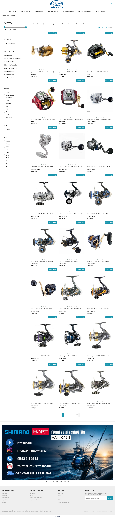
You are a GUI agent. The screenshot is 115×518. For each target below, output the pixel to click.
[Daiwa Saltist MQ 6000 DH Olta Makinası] (100, 193)
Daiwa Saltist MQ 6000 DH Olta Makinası (99, 214)
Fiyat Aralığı (9, 23)
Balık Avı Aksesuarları (85, 11)
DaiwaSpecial (10, 95)
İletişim (59, 495)
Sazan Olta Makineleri (10, 81)
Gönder (110, 498)
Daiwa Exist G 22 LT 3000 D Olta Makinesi (43, 214)
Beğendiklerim (5, 495)
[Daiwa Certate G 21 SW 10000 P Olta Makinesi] (72, 193)
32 (77, 415)
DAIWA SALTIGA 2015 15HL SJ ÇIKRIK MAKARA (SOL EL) (43, 166)
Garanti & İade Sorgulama (36, 497)
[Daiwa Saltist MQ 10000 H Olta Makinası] (44, 241)
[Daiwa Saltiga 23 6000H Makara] (72, 241)
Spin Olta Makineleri (9, 71)
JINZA (8, 106)
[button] (39, 70)
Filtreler (7, 39)
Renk (6, 125)
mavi (7, 147)
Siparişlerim (4, 493)
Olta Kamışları (39, 11)
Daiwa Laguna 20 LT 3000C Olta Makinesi (71, 403)
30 (6, 163)
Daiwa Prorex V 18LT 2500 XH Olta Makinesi (43, 356)
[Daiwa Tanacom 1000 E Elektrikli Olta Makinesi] (100, 51)
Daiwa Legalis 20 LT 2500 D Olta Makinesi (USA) (71, 356)
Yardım (31, 495)
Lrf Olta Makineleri (9, 74)
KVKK (59, 497)
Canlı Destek (32, 493)
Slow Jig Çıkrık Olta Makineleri (12, 58)
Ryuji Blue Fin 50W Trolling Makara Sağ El (43, 71)
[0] (110, 4)
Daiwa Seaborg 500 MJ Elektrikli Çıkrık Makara (43, 119)
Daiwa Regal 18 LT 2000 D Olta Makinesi (71, 308)
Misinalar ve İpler (53, 11)
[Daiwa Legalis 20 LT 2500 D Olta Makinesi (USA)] (72, 335)
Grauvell (8, 103)
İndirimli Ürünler (10, 43)
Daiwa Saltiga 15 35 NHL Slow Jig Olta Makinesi (99, 119)
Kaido (7, 109)
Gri (7, 149)
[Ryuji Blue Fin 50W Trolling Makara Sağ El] (44, 51)
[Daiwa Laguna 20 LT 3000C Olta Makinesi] (72, 383)
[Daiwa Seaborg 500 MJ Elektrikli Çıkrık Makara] (44, 98)
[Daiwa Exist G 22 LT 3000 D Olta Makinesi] (44, 193)
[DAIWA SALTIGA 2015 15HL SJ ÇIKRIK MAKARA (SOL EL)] (44, 146)
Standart (8, 129)
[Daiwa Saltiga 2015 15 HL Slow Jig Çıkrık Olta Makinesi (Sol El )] (72, 146)
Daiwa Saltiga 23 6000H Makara (68, 261)
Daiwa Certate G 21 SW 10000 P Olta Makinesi (71, 214)
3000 (7, 155)
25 (6, 160)
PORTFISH (9, 117)
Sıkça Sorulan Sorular (35, 500)
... (73, 415)
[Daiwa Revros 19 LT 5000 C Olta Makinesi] (100, 288)
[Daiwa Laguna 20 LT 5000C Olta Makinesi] (100, 335)
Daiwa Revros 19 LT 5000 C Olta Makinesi (99, 308)
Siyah (7, 152)
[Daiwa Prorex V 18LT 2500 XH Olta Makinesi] (44, 335)
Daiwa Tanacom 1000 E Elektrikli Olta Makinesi (99, 71)
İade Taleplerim (5, 497)
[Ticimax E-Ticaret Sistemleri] (57, 517)
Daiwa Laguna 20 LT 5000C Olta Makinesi (99, 356)
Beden (6, 137)
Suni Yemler (13, 11)
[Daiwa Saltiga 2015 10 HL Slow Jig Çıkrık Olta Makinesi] (100, 146)
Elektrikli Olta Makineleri (10, 65)
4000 (7, 158)
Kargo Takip (4, 500)
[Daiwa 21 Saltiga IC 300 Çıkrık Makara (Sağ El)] (44, 288)
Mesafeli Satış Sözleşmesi (63, 502)
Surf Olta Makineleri (9, 78)
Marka (6, 88)
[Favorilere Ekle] (43, 54)
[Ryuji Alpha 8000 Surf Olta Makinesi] (72, 51)
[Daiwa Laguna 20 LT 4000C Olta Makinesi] (44, 383)
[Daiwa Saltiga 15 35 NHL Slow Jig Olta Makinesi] (100, 98)
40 (6, 166)
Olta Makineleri (25, 11)
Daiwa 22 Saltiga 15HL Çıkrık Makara (98, 261)
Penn (7, 114)
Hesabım (4, 502)
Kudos (8, 112)
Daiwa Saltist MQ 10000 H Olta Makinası (43, 261)
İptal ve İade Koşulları (62, 500)
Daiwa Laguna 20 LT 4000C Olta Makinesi (43, 403)
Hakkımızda (60, 493)
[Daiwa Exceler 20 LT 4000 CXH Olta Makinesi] (100, 383)
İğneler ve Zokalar (68, 11)
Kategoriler (9, 51)
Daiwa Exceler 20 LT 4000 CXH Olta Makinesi (99, 403)
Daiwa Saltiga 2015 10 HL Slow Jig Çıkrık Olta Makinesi (99, 166)
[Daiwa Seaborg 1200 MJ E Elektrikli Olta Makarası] (72, 98)
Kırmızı (8, 144)
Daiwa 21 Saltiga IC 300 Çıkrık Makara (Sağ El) (43, 308)
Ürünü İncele (50, 54)
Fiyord (7, 100)
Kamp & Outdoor (101, 11)
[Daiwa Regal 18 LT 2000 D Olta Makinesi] (72, 288)
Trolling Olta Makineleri (10, 68)
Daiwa (8, 92)
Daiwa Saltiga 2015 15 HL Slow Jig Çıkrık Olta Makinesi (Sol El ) (71, 166)
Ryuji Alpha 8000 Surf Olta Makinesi (69, 71)
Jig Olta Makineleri (9, 62)
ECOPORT (9, 98)
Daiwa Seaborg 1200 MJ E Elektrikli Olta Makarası (71, 119)
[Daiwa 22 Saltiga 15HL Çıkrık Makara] (100, 241)
